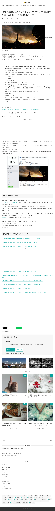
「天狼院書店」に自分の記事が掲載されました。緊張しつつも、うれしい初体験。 (21, 239)
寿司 (17, 501)
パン (48, 497)
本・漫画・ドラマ (5, 479)
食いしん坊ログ (5, 488)
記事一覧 (19, 350)
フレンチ (5, 499)
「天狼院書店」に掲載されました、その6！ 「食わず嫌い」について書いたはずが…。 (22, 281)
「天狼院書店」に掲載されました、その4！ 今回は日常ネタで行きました (19, 271)
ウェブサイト (9, 353)
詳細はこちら (10, 350)
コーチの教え (11, 497)
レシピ (50, 499)
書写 (31, 501)
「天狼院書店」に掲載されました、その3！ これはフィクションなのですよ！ (20, 246)
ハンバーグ (30, 497)
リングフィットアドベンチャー (41, 499)
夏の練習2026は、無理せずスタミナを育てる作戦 (12, 448)
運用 (3, 486)
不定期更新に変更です (7, 458)
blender (9, 495)
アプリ (36, 495)
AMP (4, 495)
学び (3, 472)
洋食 (43, 501)
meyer (15, 495)
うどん (20, 495)
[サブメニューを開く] (52, 465)
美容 (4, 502)
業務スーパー (37, 501)
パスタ (43, 497)
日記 (23, 18)
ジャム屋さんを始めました (7, 451)
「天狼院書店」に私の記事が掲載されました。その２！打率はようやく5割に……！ (22, 242)
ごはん (25, 495)
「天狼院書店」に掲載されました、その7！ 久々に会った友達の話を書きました (21, 284)
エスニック (48, 495)
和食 (13, 501)
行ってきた (4, 483)
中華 (4, 501)
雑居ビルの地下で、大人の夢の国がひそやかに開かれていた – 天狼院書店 (20, 109)
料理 (27, 501)
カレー (4, 497)
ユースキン (17, 499)
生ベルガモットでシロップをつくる (9, 455)
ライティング (6, 331)
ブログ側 (4, 217)
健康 (3, 469)
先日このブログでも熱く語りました (10, 202)
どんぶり (30, 495)
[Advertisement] (27, 129)
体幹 (9, 501)
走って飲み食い (17, 502)
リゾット (31, 499)
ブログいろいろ (5, 467)
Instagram (21, 353)
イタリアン (42, 495)
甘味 (48, 501)
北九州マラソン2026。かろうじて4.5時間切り (12, 453)
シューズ (18, 497)
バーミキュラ (37, 497)
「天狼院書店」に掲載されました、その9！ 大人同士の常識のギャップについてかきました (24, 292)
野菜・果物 (25, 502)
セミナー (23, 497)
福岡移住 (4, 481)
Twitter (15, 353)
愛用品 (3, 474)
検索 (51, 441)
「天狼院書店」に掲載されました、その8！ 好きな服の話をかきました (19, 288)
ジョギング (4, 465)
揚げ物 (22, 501)
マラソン (11, 499)
